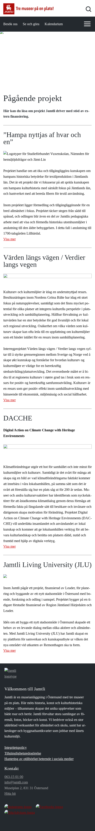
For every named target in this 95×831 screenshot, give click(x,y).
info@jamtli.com (16, 782)
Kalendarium (54, 24)
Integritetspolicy (15, 747)
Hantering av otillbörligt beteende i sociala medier (39, 759)
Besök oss (10, 24)
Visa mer (9, 239)
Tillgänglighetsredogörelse (22, 753)
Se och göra (31, 24)
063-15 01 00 (13, 777)
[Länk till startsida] (28, 8)
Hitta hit (10, 793)
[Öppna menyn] (87, 24)
